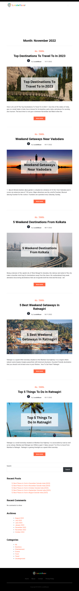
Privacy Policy (50, 578)
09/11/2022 (48, 144)
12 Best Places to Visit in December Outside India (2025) (30, 483)
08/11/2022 (48, 227)
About (33, 578)
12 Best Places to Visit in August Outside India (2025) (29, 493)
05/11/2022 (48, 397)
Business (18, 547)
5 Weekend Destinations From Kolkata (39, 222)
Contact (40, 578)
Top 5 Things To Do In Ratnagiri (39, 392)
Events (17, 552)
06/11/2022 (48, 314)
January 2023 (19, 525)
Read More (39, 118)
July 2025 (18, 520)
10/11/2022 (48, 61)
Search (9, 466)
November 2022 (20, 530)
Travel (41, 51)
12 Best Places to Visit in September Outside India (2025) (31, 490)
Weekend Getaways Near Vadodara (39, 139)
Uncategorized (20, 558)
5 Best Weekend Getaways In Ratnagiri (39, 307)
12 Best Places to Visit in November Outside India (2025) (30, 486)
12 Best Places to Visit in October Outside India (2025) (29, 488)
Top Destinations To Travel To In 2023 (39, 56)
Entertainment (19, 549)
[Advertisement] (39, 23)
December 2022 (20, 527)
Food (17, 554)
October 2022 (19, 532)
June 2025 (18, 523)
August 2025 (19, 518)
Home (27, 578)
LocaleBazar (37, 61)
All (36, 51)
